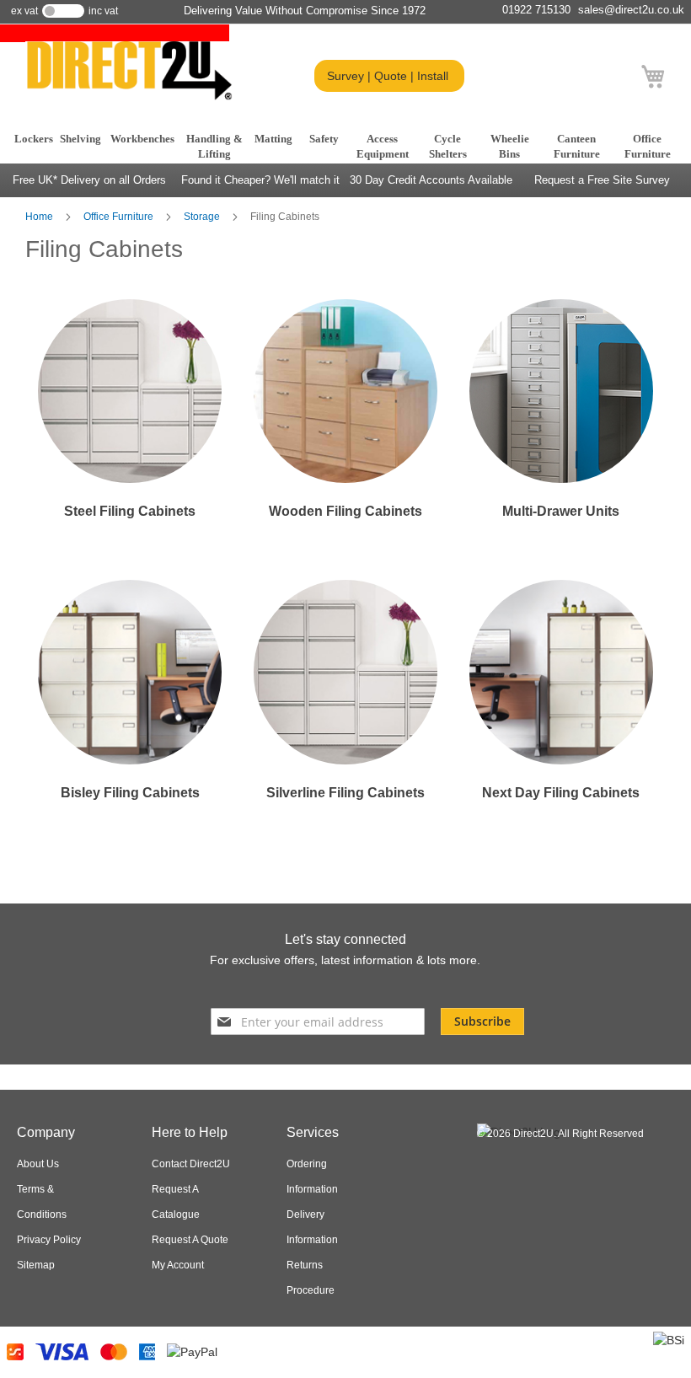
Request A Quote (190, 1240)
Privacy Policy (49, 1240)
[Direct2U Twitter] (325, 986)
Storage (203, 217)
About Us (38, 1164)
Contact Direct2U (191, 1164)
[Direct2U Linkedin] (389, 986)
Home (40, 217)
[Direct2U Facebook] (297, 986)
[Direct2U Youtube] (357, 986)
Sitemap (36, 1265)
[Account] (618, 77)
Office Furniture (119, 217)
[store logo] (129, 70)
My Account (178, 1265)
